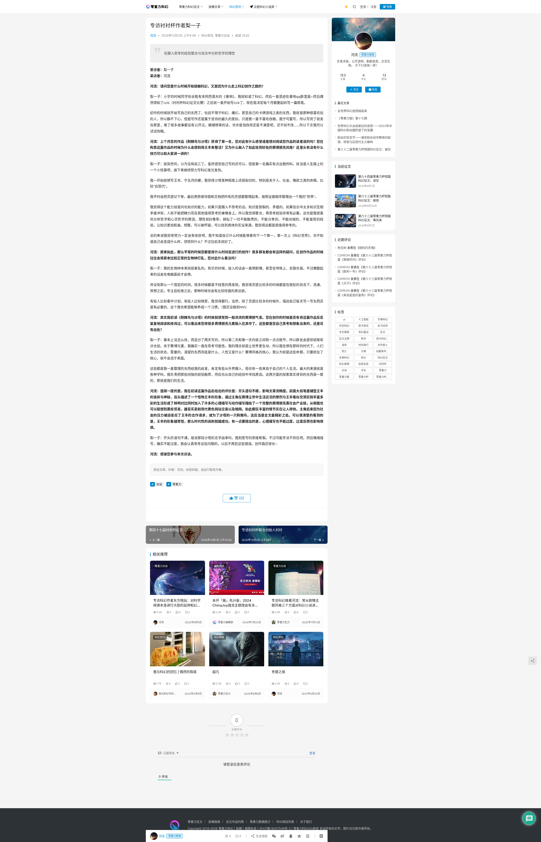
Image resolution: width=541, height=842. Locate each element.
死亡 (344, 351)
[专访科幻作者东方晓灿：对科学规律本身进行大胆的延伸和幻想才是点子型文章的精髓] (177, 578)
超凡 (215, 672)
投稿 (389, 6)
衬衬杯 (383, 364)
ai (344, 319)
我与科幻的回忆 (384, 338)
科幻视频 (219, 637)
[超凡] (236, 649)
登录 (363, 6)
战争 (344, 345)
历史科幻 (344, 326)
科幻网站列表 (285, 821)
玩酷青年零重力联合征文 (384, 351)
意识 (363, 338)
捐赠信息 (251, 828)
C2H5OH (343, 255)
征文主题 (344, 338)
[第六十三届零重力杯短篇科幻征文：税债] (345, 201)
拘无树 (341, 248)
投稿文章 (214, 6)
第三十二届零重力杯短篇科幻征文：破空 (364, 149)
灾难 (363, 351)
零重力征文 (195, 821)
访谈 (159, 484)
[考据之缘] (295, 649)
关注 (355, 89)
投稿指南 (214, 821)
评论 (363, 370)
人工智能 (363, 319)
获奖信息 (363, 364)
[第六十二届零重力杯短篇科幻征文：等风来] (345, 220)
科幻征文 (383, 357)
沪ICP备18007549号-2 (275, 828)
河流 (153, 35)
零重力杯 (363, 376)
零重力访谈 (222, 35)
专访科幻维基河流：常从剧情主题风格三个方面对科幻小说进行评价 (295, 603)
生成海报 (261, 836)
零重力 (176, 484)
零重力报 (344, 376)
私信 (374, 89)
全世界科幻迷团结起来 (352, 111)
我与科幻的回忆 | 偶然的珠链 (175, 672)
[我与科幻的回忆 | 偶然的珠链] (177, 649)
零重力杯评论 (383, 376)
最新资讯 (219, 566)
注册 (373, 6)
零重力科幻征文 (189, 6)
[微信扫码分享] (274, 836)
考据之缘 (278, 672)
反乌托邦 (383, 326)
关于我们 (306, 821)
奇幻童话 (363, 332)
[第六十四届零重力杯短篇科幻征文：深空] (345, 181)
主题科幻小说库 (264, 6)
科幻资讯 (235, 6)
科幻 (363, 357)
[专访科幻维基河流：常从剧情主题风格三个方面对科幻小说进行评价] (295, 578)
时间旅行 (363, 345)
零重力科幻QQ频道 (306, 828)
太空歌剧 (344, 332)
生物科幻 (344, 357)
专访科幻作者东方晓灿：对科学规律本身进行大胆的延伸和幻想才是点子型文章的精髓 (177, 603)
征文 (382, 332)
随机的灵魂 (366, 248)
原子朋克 (363, 326)
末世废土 (383, 345)
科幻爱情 (344, 364)
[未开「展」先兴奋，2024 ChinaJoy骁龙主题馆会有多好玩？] (236, 578)
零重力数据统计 (260, 821)
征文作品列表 (235, 821)
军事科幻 (383, 319)
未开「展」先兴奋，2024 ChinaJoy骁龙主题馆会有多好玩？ (235, 603)
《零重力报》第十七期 (352, 118)
